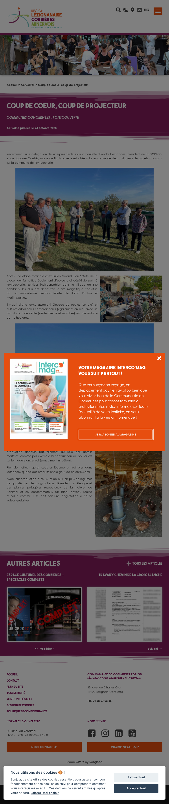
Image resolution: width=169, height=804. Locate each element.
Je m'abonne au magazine (115, 434)
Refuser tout (136, 777)
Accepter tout (136, 788)
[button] (159, 359)
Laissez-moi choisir (45, 793)
